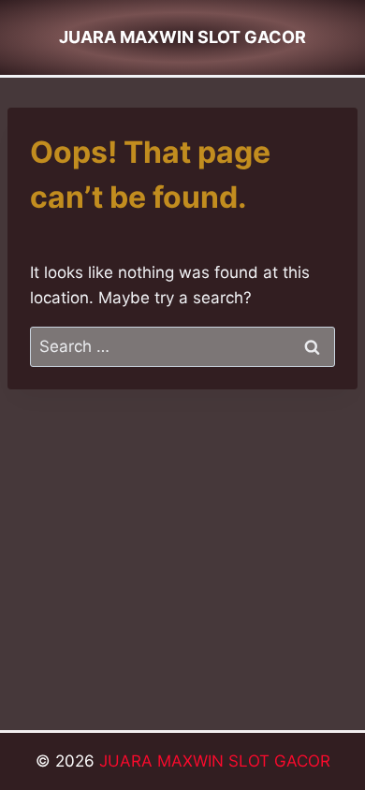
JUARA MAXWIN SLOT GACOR (214, 761)
